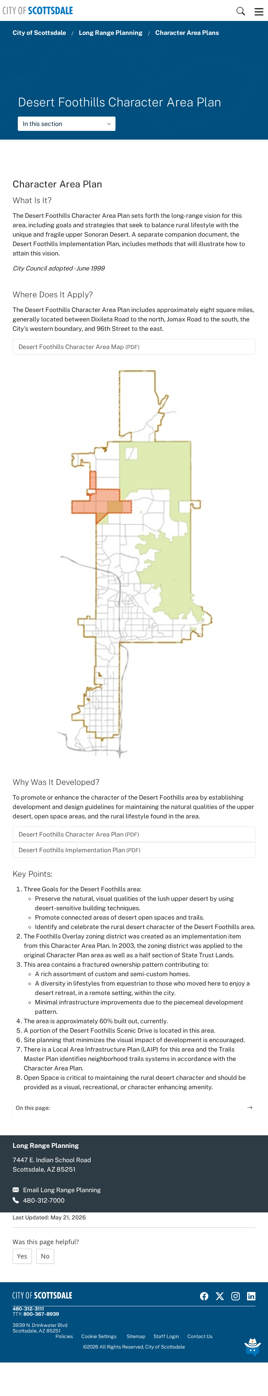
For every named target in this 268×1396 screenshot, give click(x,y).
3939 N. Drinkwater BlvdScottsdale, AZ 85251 (40, 1328)
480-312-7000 (44, 1200)
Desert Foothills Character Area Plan (78, 834)
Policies (64, 1336)
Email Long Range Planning (62, 1190)
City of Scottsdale (39, 32)
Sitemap (136, 1336)
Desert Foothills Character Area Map (79, 346)
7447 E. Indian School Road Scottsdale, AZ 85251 (52, 1164)
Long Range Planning (110, 32)
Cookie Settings (99, 1336)
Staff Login (166, 1336)
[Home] (37, 10)
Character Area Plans (187, 32)
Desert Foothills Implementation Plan (79, 850)
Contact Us (200, 1336)
